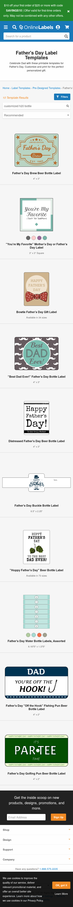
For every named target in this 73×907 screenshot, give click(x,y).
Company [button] (9, 859)
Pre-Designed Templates (46, 88)
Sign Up (58, 817)
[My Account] (57, 27)
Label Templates (21, 88)
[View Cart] (67, 27)
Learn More (61, 893)
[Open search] (66, 36)
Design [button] (7, 839)
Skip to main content (12, 13)
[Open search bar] (14, 27)
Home (6, 88)
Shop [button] (6, 830)
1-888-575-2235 (49, 869)
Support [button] (8, 849)
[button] (5, 27)
